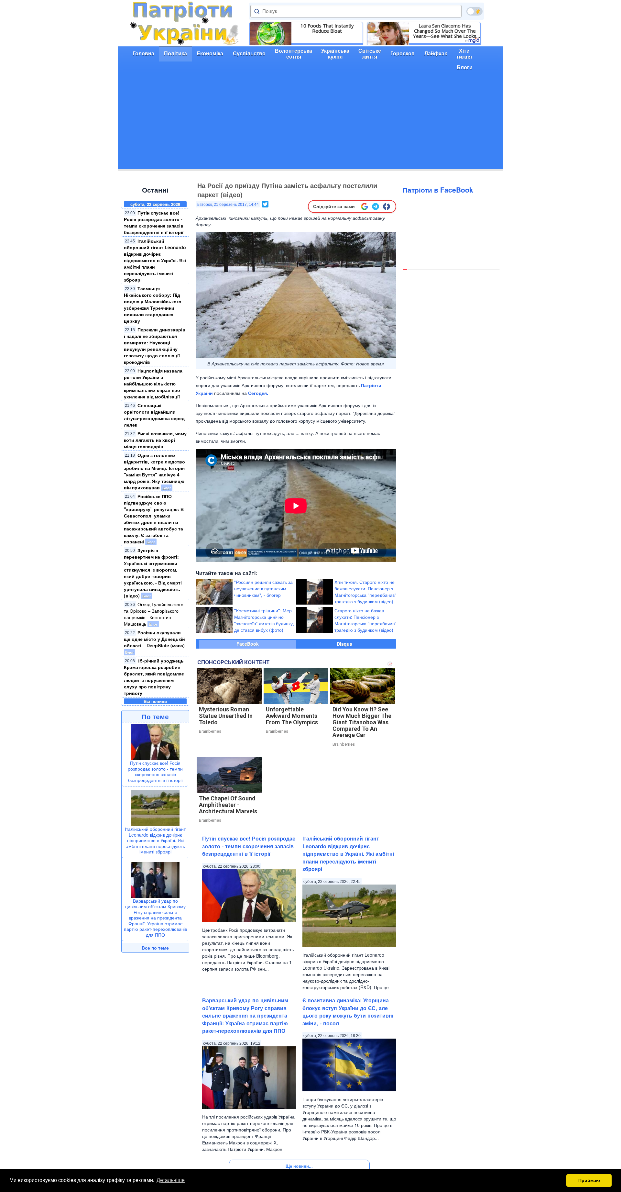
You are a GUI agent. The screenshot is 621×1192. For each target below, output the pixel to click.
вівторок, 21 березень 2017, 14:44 (228, 204)
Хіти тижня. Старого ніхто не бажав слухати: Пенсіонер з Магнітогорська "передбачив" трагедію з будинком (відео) (365, 592)
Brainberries (210, 731)
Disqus (344, 644)
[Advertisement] (310, 124)
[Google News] (364, 206)
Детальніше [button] (171, 1180)
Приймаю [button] (589, 1180)
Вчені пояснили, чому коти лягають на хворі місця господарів (155, 440)
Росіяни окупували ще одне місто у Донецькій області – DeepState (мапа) (154, 639)
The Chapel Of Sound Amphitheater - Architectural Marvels (228, 805)
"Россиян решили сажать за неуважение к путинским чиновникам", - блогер (263, 588)
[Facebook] (386, 206)
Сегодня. (258, 393)
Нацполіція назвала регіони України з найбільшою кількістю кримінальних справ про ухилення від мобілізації (153, 383)
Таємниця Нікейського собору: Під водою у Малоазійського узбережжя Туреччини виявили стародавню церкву (152, 304)
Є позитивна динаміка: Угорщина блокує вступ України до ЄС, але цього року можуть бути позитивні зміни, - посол (347, 1012)
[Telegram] (375, 206)
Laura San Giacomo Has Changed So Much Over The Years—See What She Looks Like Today (444, 31)
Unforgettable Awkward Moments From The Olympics (292, 716)
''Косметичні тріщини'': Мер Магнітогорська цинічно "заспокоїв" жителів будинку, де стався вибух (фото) (264, 620)
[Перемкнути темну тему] (474, 11)
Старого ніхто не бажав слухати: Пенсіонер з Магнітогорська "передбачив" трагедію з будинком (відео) (365, 620)
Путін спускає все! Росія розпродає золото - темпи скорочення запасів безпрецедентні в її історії (153, 222)
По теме (155, 716)
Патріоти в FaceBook (438, 190)
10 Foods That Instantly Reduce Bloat (327, 28)
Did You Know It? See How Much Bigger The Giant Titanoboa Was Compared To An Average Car (361, 722)
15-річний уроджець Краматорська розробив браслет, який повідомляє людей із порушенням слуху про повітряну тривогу (154, 676)
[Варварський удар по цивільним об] (155, 879)
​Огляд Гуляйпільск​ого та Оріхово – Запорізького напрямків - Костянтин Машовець (153, 614)
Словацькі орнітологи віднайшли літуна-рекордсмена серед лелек (154, 415)
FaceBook (247, 644)
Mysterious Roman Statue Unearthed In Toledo (226, 716)
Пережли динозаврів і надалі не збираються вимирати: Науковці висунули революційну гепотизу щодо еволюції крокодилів (154, 345)
